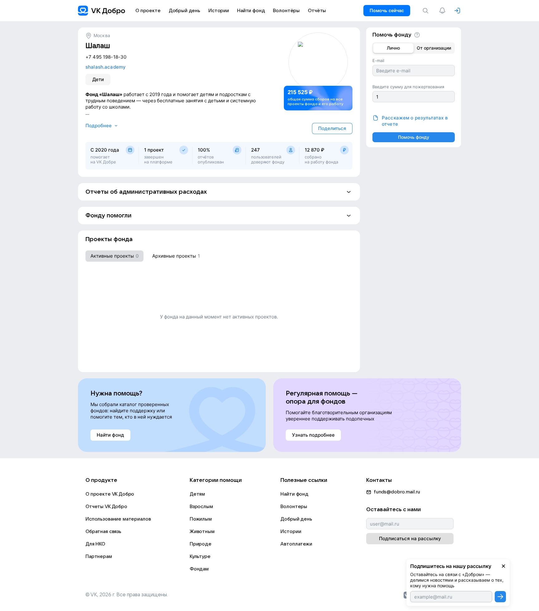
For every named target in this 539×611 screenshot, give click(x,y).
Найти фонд (294, 494)
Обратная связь (103, 531)
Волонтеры (293, 506)
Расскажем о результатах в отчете (415, 121)
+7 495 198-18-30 (105, 57)
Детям (197, 494)
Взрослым (201, 506)
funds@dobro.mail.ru (397, 491)
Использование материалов (118, 518)
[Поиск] (427, 10)
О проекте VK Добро (109, 494)
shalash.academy (105, 67)
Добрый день (296, 518)
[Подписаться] (500, 596)
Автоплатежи (296, 543)
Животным (202, 531)
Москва (102, 35)
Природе (200, 543)
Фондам (199, 568)
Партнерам (98, 556)
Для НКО (95, 543)
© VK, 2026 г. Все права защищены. (126, 595)
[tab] (114, 256)
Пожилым (201, 518)
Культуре (200, 556)
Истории (290, 531)
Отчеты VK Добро (106, 506)
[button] (218, 192)
